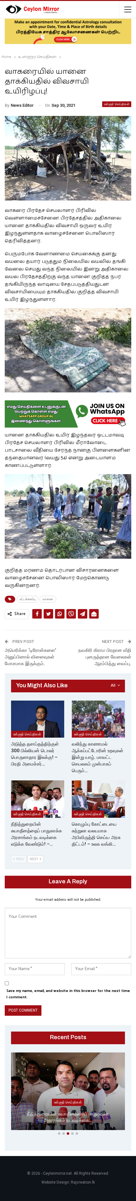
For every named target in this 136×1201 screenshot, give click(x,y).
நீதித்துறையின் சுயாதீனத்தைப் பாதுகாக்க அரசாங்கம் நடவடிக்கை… (68, 1117)
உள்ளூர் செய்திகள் (116, 104)
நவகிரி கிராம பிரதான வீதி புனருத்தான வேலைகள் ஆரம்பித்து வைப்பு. (104, 656)
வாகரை (48, 599)
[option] (68, 1092)
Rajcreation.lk (83, 1182)
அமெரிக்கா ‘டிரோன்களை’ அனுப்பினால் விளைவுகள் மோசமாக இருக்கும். (30, 656)
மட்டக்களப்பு (27, 599)
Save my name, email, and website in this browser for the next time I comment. (68, 994)
